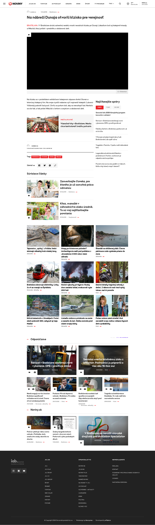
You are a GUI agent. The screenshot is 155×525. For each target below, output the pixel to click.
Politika (81, 499)
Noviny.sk (82, 466)
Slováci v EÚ (83, 506)
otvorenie (44, 157)
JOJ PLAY (48, 469)
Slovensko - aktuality (86, 489)
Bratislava (35, 157)
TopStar (48, 489)
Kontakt (115, 469)
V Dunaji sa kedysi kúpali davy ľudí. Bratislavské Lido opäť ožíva (108, 138)
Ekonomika (82, 503)
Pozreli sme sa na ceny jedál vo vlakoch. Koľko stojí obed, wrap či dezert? (110, 165)
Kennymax (89, 520)
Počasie (47, 503)
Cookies (115, 478)
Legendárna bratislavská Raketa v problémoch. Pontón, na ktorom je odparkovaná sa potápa (108, 155)
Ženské (47, 486)
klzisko (52, 157)
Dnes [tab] (100, 107)
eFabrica (108, 520)
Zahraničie (82, 493)
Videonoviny (83, 476)
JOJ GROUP (48, 479)
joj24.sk (81, 469)
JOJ (46, 466)
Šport (87, 4)
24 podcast (56, 4)
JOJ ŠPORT (48, 472)
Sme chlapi (48, 493)
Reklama (115, 466)
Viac (110, 3)
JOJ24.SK (32, 4)
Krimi (78, 4)
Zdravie (69, 4)
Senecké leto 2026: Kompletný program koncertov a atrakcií (110, 114)
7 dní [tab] (108, 107)
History (47, 499)
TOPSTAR (43, 4)
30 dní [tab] (116, 107)
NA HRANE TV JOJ (84, 483)
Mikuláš (58, 157)
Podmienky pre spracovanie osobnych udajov (126, 474)
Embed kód (123, 91)
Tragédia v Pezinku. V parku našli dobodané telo (112, 146)
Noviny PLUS (83, 472)
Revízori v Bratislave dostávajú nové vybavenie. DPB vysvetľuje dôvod (109, 122)
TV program (99, 4)
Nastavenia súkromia (119, 482)
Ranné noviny (83, 479)
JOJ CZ (47, 476)
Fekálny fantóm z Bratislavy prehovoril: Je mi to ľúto (111, 130)
